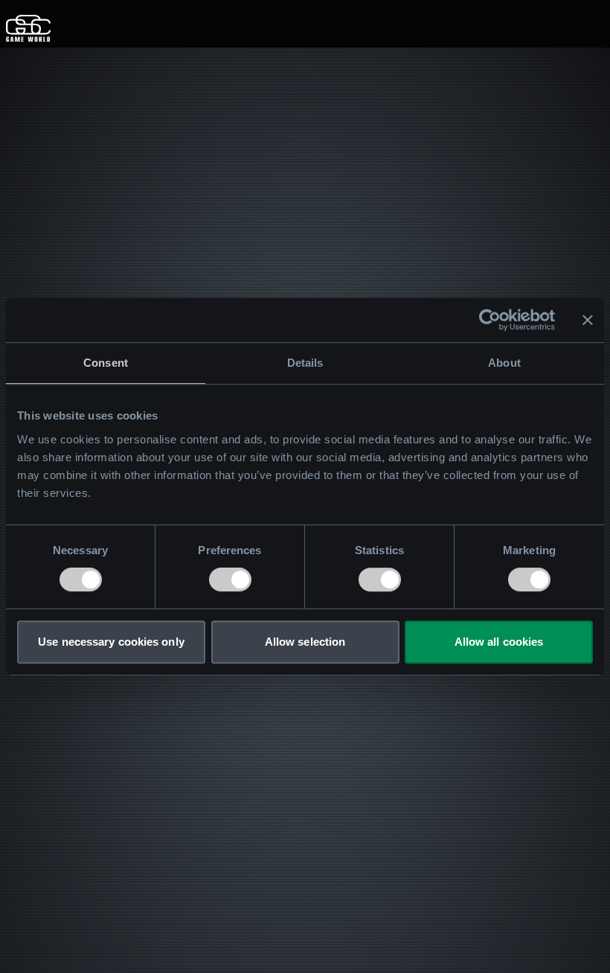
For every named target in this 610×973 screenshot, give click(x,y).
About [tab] (504, 362)
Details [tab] (305, 362)
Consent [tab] (105, 362)
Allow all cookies (499, 641)
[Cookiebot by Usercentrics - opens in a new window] (490, 320)
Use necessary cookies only (111, 641)
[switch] (230, 579)
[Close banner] (587, 320)
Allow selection (305, 641)
